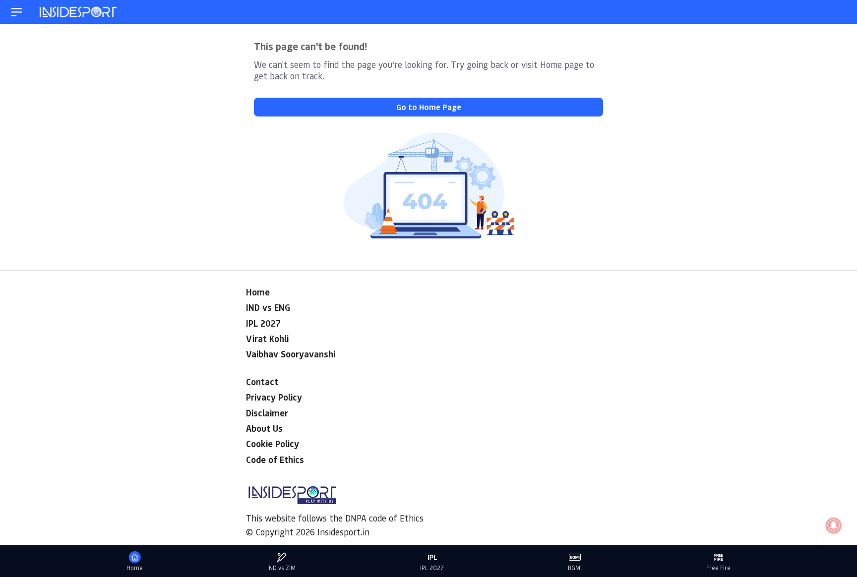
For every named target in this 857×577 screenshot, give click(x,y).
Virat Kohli (267, 339)
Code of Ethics (275, 459)
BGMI (575, 568)
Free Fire (718, 568)
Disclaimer (267, 413)
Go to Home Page (428, 107)
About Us (264, 428)
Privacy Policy (274, 397)
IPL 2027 (263, 323)
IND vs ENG (268, 307)
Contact (262, 382)
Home (258, 292)
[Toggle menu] (16, 12)
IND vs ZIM (281, 568)
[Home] (79, 12)
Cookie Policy (272, 444)
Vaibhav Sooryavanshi (290, 354)
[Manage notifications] (834, 525)
